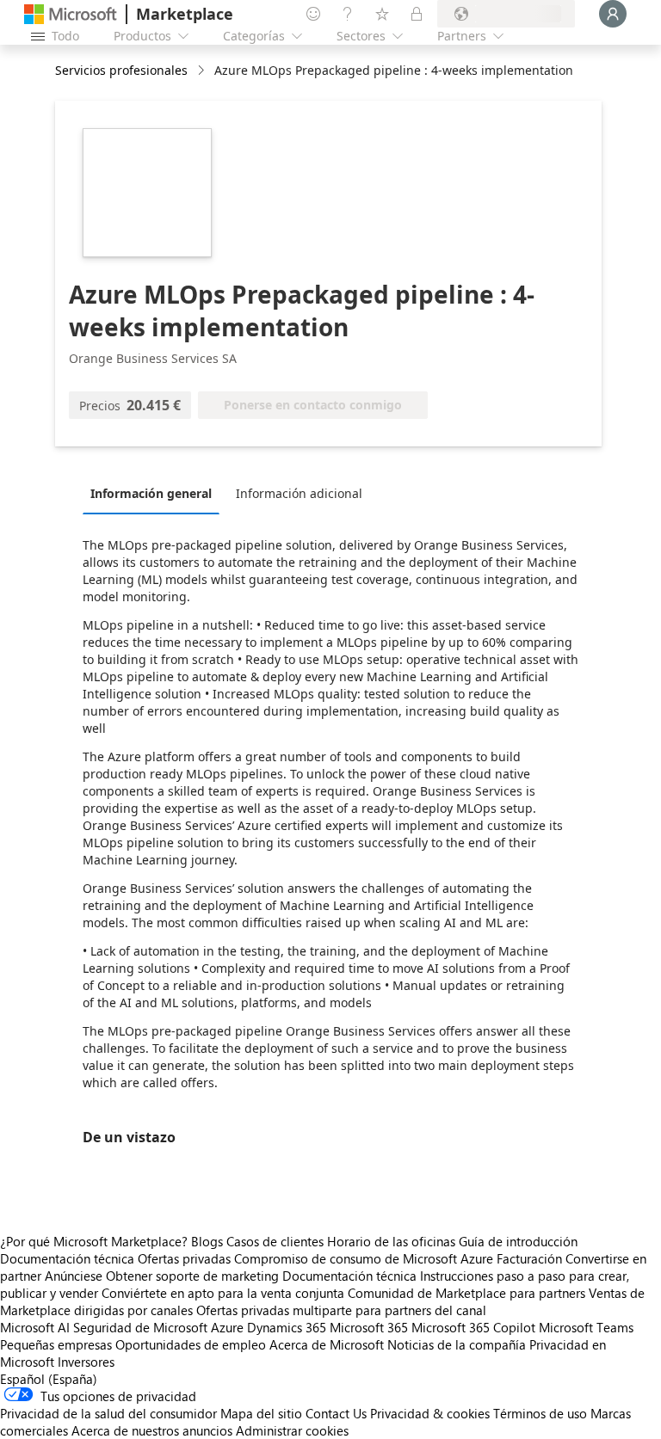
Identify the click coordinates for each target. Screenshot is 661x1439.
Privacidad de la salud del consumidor (108, 1413)
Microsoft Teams (586, 1327)
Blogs (207, 1241)
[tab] (155, 493)
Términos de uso (540, 1413)
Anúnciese (73, 1275)
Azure (227, 1327)
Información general (151, 493)
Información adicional (299, 493)
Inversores (86, 1361)
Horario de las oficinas (391, 1241)
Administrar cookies (292, 1430)
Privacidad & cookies (430, 1413)
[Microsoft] (70, 14)
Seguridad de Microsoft (140, 1327)
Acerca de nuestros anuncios (151, 1430)
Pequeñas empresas (56, 1344)
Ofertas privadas (184, 1258)
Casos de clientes (275, 1241)
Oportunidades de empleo (190, 1344)
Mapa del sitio (261, 1413)
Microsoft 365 (369, 1327)
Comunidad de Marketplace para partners (466, 1292)
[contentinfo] (202, 71)
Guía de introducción (518, 1241)
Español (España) (48, 1378)
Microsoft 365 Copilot (473, 1327)
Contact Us (336, 1413)
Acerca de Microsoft (326, 1344)
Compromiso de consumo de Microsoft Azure (365, 1258)
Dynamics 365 (286, 1327)
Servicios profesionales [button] (121, 70)
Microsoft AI (35, 1327)
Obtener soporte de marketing (192, 1275)
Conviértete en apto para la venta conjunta (223, 1292)
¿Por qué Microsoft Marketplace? (94, 1241)
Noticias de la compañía (456, 1344)
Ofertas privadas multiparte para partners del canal (341, 1310)
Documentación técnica (67, 1258)
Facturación (529, 1258)
